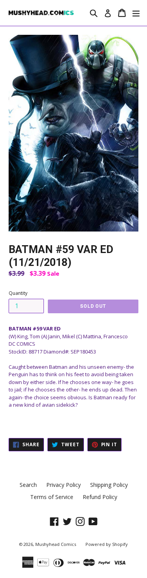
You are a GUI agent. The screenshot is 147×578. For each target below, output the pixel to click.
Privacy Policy (63, 484)
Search (28, 484)
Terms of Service (51, 497)
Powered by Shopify (106, 544)
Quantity (18, 293)
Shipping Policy (109, 484)
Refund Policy (100, 497)
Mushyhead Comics (55, 544)
